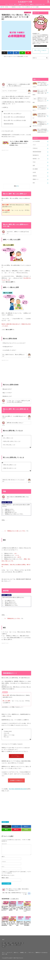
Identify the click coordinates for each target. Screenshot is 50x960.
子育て (34, 162)
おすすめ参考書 (36, 141)
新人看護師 (35, 168)
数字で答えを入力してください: (8, 875)
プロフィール (27, 4)
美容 (34, 182)
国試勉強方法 (36, 155)
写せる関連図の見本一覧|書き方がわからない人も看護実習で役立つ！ (40, 108)
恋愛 (34, 165)
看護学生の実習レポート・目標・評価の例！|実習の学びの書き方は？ (40, 84)
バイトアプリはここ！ (16, 756)
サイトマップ (11, 4)
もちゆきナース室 (25, 2)
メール (4, 861)
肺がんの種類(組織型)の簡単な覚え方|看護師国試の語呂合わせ (42, 131)
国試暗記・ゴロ (21, 4)
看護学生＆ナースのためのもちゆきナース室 (37, 4)
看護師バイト (36, 179)
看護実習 (35, 175)
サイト (3, 866)
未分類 (34, 172)
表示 (17, 186)
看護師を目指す (13, 944)
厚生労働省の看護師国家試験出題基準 (18, 788)
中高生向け (35, 148)
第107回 (18, 944)
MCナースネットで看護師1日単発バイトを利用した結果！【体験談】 (40, 92)
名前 (3, 856)
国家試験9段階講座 (37, 151)
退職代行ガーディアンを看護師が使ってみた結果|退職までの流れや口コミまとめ (40, 123)
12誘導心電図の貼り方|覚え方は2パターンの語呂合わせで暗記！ (40, 116)
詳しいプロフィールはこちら (40, 51)
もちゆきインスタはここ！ (16, 780)
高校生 (3, 946)
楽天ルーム (16, 4)
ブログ (34, 144)
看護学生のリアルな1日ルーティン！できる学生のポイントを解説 (40, 100)
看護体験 (4, 944)
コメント (4, 843)
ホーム (7, 4)
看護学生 (8, 944)
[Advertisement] (16, 69)
